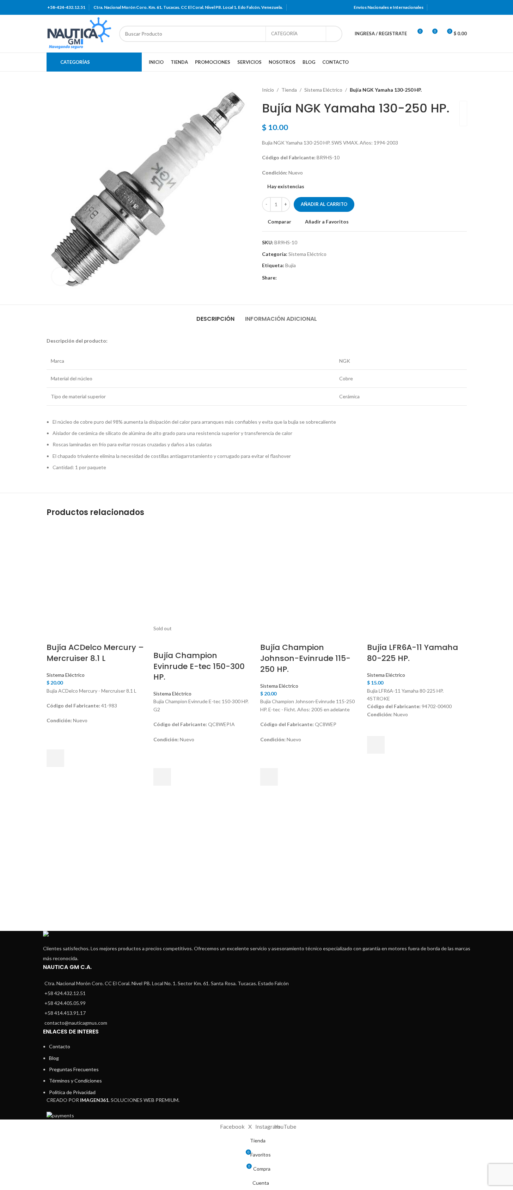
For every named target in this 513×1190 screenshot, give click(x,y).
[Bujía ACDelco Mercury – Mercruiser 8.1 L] (96, 574)
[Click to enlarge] (60, 276)
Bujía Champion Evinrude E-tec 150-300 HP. (199, 666)
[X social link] (444, 7)
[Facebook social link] (435, 7)
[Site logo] (79, 33)
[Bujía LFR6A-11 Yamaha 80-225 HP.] (417, 574)
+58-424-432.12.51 (66, 7)
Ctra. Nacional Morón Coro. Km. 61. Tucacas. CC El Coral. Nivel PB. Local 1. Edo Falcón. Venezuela (187, 7)
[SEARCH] (334, 34)
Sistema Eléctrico (66, 675)
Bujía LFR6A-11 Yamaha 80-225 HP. (412, 653)
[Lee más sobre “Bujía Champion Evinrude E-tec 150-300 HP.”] (162, 777)
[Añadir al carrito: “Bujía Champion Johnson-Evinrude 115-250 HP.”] (269, 777)
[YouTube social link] (462, 7)
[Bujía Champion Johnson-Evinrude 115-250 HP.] (310, 574)
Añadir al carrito (324, 204)
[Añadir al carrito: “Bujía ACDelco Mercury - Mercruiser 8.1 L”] (55, 758)
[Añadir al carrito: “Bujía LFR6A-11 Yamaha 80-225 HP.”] (376, 745)
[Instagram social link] (453, 7)
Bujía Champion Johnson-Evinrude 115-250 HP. (305, 658)
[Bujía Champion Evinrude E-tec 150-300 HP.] (203, 574)
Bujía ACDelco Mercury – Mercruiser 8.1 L (95, 653)
